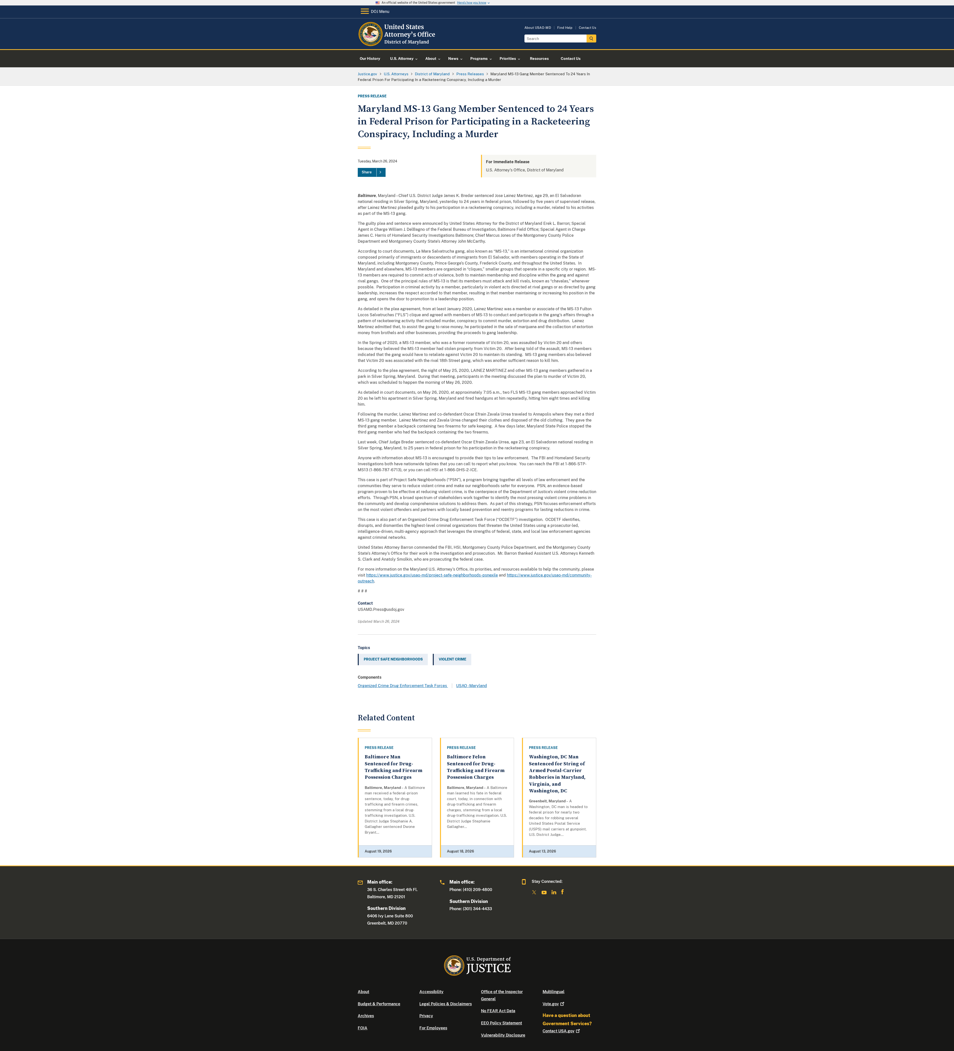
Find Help (565, 28)
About (363, 991)
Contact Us (587, 28)
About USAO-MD (537, 28)
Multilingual (553, 991)
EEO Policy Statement (501, 1023)
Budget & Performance (379, 1004)
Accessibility (431, 991)
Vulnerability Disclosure (503, 1035)
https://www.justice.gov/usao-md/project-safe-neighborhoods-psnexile (432, 575)
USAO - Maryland (471, 685)
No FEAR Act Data (498, 1011)
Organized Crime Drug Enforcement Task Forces (403, 685)
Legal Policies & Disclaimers (445, 1004)
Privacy (426, 1015)
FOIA (362, 1028)
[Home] (398, 43)
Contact (558, 1031)
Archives (366, 1015)
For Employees (433, 1028)
